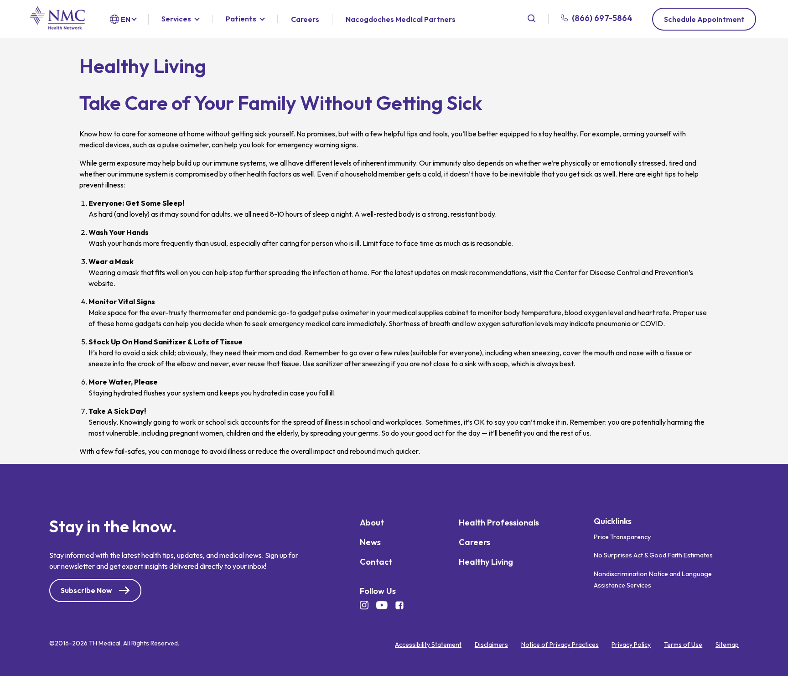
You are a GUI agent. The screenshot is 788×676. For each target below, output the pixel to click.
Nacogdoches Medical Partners (401, 19)
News (370, 542)
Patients (241, 19)
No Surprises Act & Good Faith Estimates (653, 555)
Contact (376, 561)
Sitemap (727, 644)
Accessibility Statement (428, 644)
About (372, 522)
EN (125, 19)
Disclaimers (491, 644)
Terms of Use (683, 644)
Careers (305, 19)
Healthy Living (486, 561)
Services (176, 19)
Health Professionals (499, 522)
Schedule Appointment (704, 19)
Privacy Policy (631, 644)
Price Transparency (622, 537)
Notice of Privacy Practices (560, 644)
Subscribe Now (86, 590)
